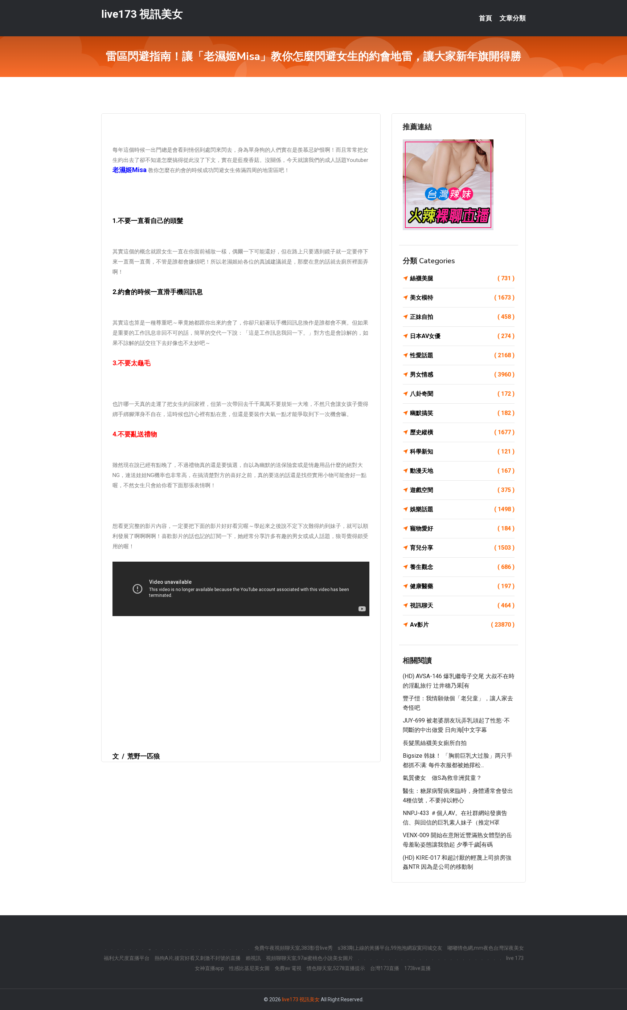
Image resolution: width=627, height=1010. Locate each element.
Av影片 (462, 624)
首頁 (485, 18)
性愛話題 (462, 355)
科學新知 (462, 451)
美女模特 (462, 297)
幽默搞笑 (462, 413)
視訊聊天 (462, 605)
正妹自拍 (462, 316)
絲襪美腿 (462, 278)
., (149, 948)
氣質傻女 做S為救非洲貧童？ (442, 777)
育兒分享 (462, 547)
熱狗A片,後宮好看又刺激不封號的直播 (198, 958)
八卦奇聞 (462, 393)
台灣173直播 (384, 968)
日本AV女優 (462, 336)
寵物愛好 (462, 528)
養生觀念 (462, 566)
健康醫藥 (462, 586)
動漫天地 (462, 470)
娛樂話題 (462, 509)
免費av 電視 (288, 968)
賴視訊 (253, 958)
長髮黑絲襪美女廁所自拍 (435, 743)
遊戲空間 (462, 489)
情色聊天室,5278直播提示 (336, 968)
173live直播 (417, 968)
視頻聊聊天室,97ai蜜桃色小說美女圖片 (309, 958)
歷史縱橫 (462, 432)
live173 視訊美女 (142, 14)
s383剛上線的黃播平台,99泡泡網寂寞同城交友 (390, 948)
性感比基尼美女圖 (249, 968)
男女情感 (462, 374)
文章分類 (513, 18)
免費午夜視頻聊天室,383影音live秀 (293, 948)
